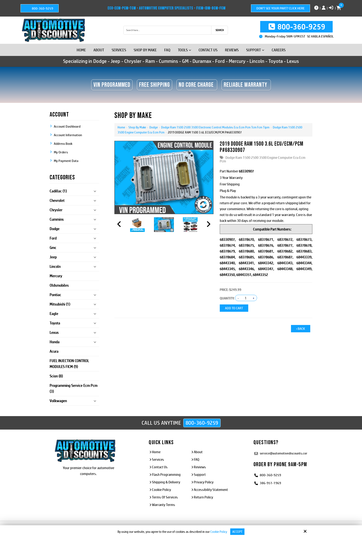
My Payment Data (66, 161)
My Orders (61, 152)
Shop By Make (137, 127)
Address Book (63, 144)
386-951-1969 (270, 483)
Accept (237, 531)
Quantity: (227, 298)
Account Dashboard (67, 126)
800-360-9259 (42, 8)
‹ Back (300, 329)
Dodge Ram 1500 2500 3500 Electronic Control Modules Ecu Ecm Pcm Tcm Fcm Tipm (215, 127)
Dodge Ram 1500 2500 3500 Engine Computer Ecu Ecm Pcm (262, 159)
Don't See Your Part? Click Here (280, 8)
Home (121, 127)
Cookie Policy (218, 531)
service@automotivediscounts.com (284, 453)
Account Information (68, 135)
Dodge (153, 127)
